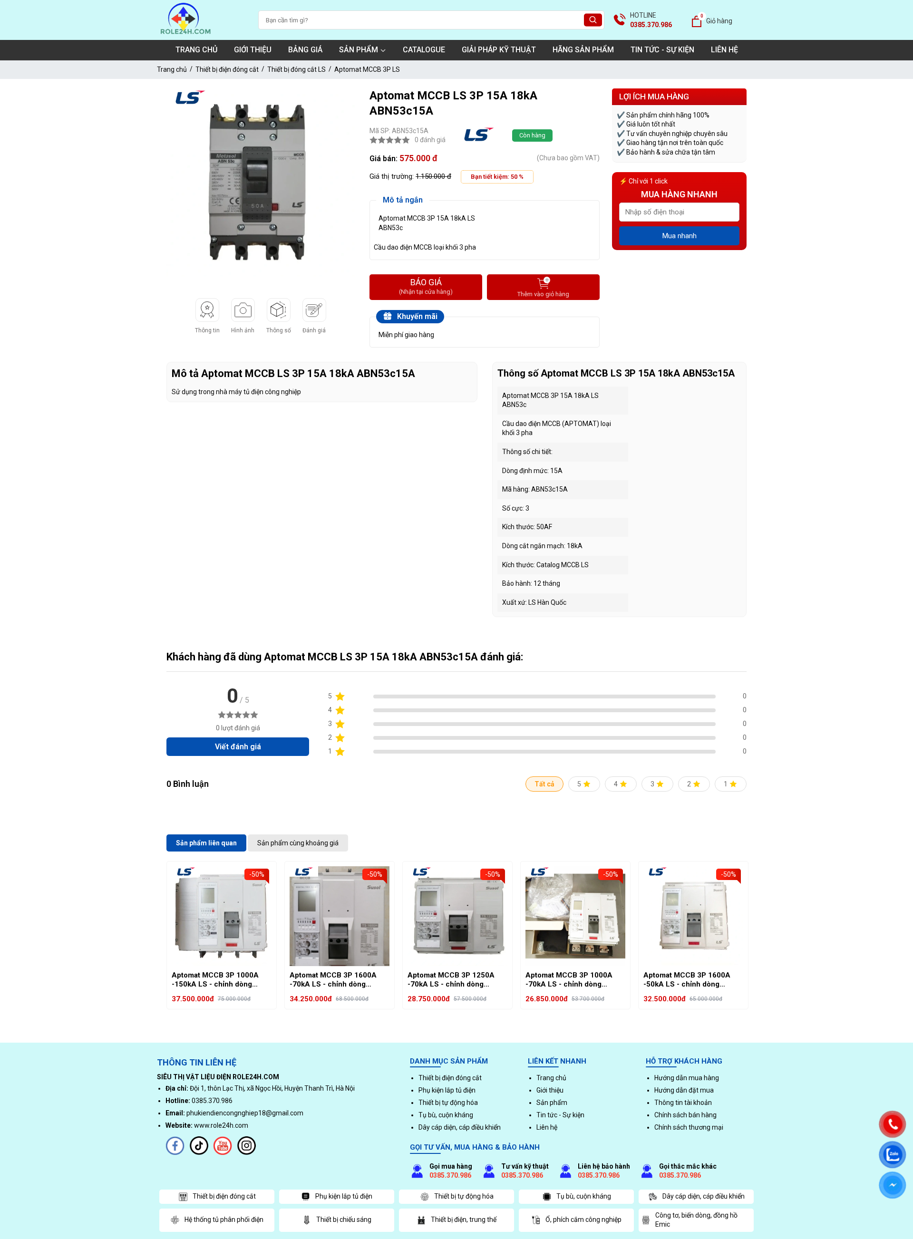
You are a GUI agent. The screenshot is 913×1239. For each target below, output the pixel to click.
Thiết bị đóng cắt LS (296, 69)
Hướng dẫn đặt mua (684, 1090)
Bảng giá (305, 49)
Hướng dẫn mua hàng (686, 1078)
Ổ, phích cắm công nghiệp (583, 1219)
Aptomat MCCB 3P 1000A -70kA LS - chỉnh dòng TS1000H (568, 980)
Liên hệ (724, 49)
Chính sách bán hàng (685, 1115)
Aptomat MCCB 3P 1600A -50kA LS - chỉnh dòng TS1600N (686, 980)
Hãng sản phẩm (583, 49)
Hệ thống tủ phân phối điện (224, 1219)
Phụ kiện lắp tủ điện (447, 1090)
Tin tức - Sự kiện (662, 49)
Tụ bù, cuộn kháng (445, 1115)
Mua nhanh (679, 236)
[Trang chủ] (185, 35)
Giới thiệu (253, 49)
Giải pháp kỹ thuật (499, 49)
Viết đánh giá (238, 746)
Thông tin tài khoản (683, 1102)
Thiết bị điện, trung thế (463, 1219)
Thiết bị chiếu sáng (343, 1219)
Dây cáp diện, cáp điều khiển (459, 1127)
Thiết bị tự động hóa (448, 1102)
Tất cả (544, 784)
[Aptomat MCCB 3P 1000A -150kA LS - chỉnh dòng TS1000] (222, 916)
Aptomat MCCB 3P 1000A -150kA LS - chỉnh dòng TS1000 (215, 980)
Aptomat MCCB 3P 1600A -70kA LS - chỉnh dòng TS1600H (333, 980)
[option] (260, 182)
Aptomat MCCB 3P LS (367, 69)
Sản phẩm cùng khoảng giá (298, 843)
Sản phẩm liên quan (206, 843)
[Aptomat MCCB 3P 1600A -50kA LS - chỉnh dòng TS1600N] (693, 916)
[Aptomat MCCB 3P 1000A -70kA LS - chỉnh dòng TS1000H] (575, 916)
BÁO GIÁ (426, 286)
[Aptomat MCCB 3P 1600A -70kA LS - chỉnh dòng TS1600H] (339, 916)
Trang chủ (196, 49)
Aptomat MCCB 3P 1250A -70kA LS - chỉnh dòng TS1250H (451, 980)
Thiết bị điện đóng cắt (227, 69)
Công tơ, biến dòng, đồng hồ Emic (696, 1220)
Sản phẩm (358, 49)
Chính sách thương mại (688, 1127)
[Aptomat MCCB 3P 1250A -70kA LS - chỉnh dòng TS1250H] (457, 916)
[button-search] (593, 20)
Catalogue (424, 49)
